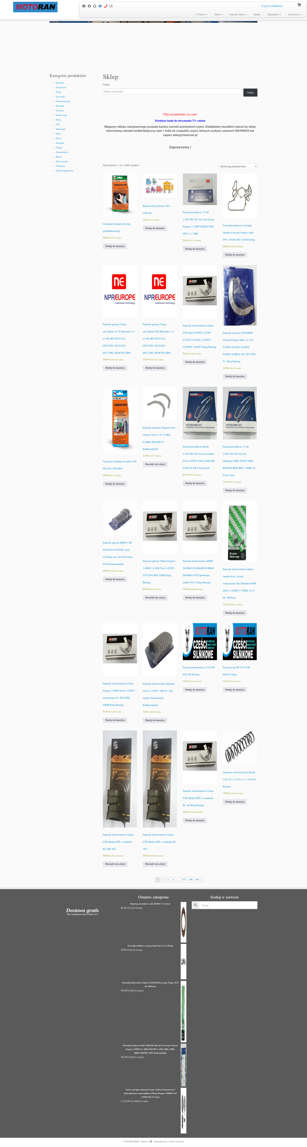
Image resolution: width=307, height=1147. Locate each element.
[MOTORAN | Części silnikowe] (35, 7)
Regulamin (273, 14)
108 (190, 879)
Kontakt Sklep (237, 14)
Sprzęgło (60, 143)
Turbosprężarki (63, 101)
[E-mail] (85, 6)
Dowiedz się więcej (155, 464)
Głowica (60, 110)
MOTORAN (134, 1141)
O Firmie (201, 14)
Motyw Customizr (176, 1141)
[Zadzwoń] (107, 6)
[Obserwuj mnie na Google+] (96, 6)
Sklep (217, 14)
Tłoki (58, 92)
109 (197, 879)
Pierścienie (61, 87)
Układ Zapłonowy (64, 170)
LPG (58, 124)
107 (184, 879)
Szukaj (106, 84)
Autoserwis (294, 14)
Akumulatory (62, 152)
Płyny (58, 138)
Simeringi (60, 129)
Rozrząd (60, 106)
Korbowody (61, 115)
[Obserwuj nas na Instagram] (112, 6)
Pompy (59, 147)
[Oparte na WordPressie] (151, 1141)
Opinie (257, 14)
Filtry (58, 119)
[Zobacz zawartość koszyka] (299, 4)
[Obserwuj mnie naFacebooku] (90, 6)
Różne (59, 156)
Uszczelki (60, 96)
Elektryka (60, 166)
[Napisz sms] (101, 6)
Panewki (60, 82)
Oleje (58, 133)
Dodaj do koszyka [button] (115, 246)
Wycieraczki (62, 161)
